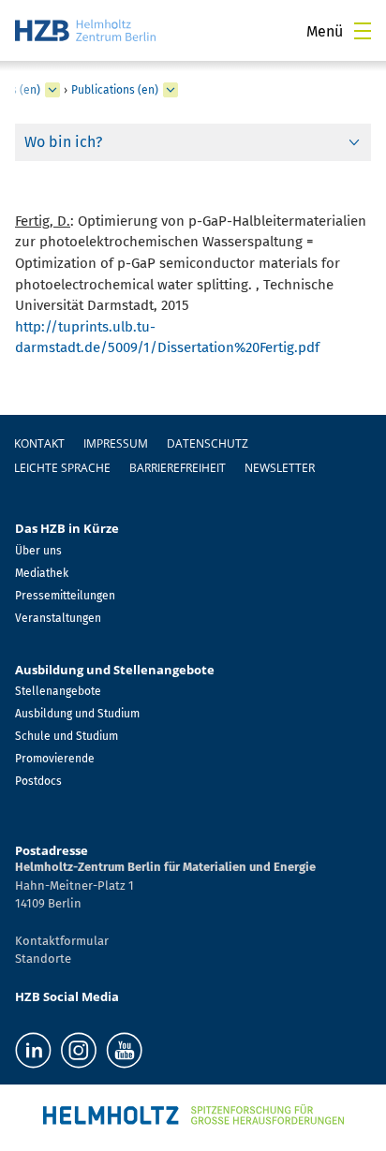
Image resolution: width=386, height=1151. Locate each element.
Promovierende (55, 758)
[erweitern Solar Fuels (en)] (52, 89)
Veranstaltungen (58, 618)
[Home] (85, 30)
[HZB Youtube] (124, 1050)
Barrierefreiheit (177, 468)
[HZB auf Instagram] (78, 1050)
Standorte (43, 959)
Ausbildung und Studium (77, 713)
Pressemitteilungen (65, 595)
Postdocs (38, 781)
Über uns (38, 550)
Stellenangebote (58, 691)
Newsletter (280, 468)
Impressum (115, 443)
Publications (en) (114, 89)
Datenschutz (207, 443)
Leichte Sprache (62, 468)
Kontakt (39, 443)
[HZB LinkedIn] (33, 1050)
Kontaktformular (62, 941)
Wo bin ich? (63, 142)
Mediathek (41, 573)
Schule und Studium (66, 736)
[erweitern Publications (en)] (170, 89)
